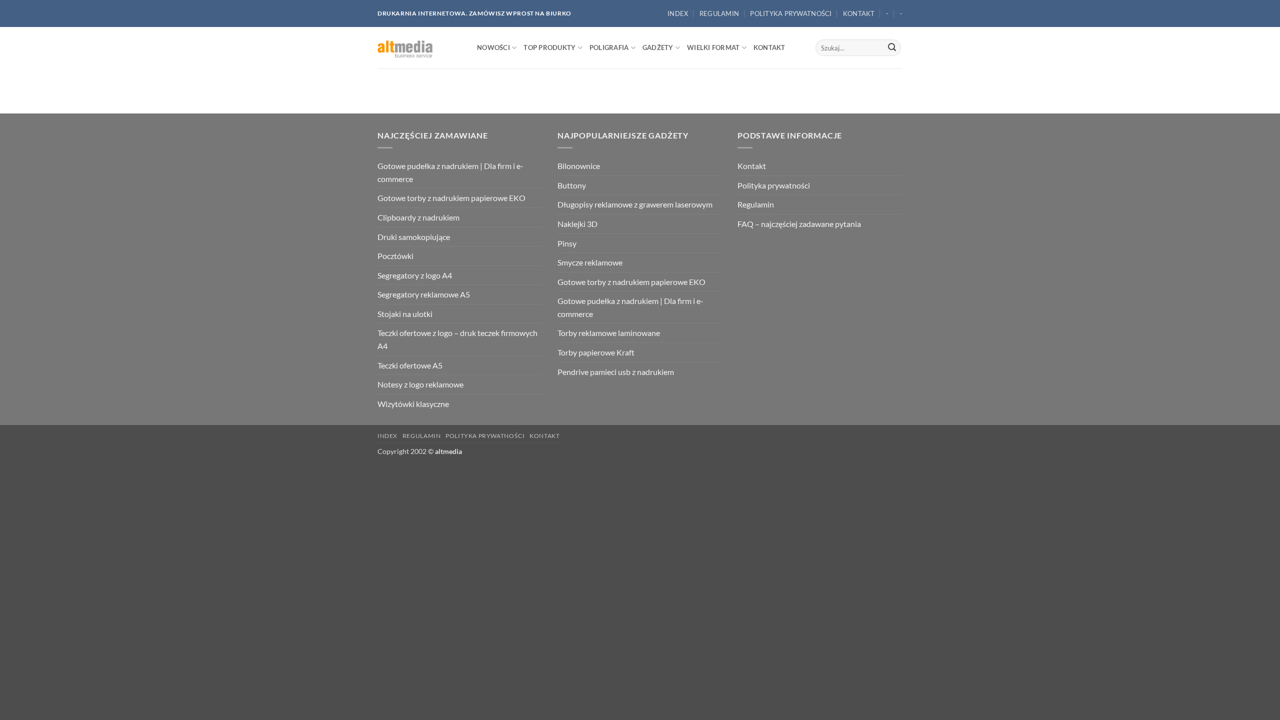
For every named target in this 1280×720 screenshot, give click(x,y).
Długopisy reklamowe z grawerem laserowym (635, 204)
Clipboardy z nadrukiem (419, 217)
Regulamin (719, 14)
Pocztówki (396, 255)
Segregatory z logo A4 (415, 275)
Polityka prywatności (791, 14)
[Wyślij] (892, 48)
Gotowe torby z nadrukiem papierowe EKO (452, 197)
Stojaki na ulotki (405, 313)
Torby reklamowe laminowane (609, 333)
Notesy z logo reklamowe (421, 384)
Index (678, 14)
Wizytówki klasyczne (413, 403)
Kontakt (859, 14)
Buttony (572, 185)
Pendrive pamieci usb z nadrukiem (616, 371)
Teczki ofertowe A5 (410, 365)
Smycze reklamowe (590, 262)
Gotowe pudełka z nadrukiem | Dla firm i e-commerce (451, 172)
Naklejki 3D (578, 223)
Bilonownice (579, 165)
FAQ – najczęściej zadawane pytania (799, 223)
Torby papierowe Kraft (596, 352)
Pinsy (567, 243)
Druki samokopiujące (414, 237)
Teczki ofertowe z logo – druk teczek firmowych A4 (458, 339)
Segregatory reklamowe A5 (424, 294)
